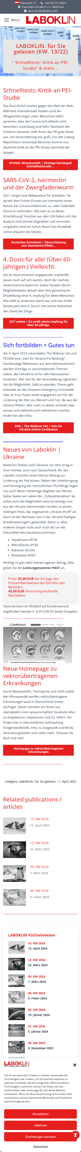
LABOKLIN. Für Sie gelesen (37, 781)
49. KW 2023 (36, 1043)
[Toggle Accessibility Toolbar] (75, 1135)
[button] (75, 1065)
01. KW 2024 (36, 1026)
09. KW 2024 (39, 867)
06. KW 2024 (39, 891)
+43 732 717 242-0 (55, 3)
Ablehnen (40, 1125)
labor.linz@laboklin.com (42, 11)
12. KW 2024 (39, 843)
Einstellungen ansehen (40, 1137)
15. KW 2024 (39, 819)
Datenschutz (40, 1146)
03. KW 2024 (36, 1010)
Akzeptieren (40, 1114)
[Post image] (14, 825)
